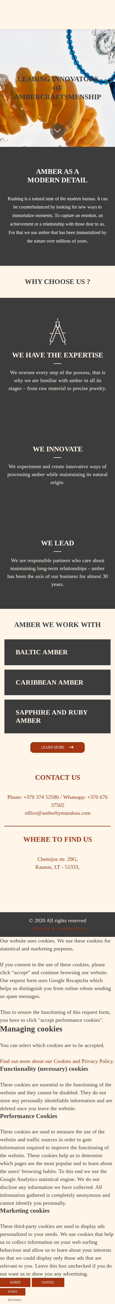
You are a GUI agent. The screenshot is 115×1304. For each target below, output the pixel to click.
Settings (14, 1300)
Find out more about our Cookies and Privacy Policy (56, 1061)
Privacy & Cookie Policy (60, 928)
